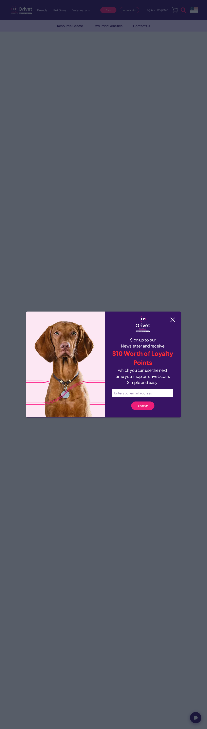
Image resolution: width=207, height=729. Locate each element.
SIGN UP (143, 405)
